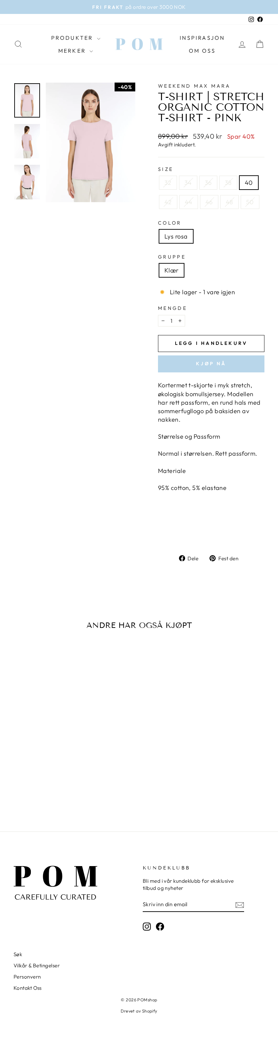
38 (228, 183)
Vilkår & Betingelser (37, 965)
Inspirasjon (202, 37)
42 (168, 202)
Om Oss (202, 50)
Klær (171, 270)
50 (250, 202)
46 (209, 202)
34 (188, 183)
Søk (18, 954)
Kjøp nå (211, 364)
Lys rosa (176, 236)
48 (229, 202)
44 (189, 202)
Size (165, 169)
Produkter (73, 37)
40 (249, 183)
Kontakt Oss (28, 988)
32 (168, 183)
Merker (73, 50)
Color (170, 223)
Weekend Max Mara (194, 86)
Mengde (172, 308)
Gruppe (172, 257)
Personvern (27, 976)
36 (208, 183)
